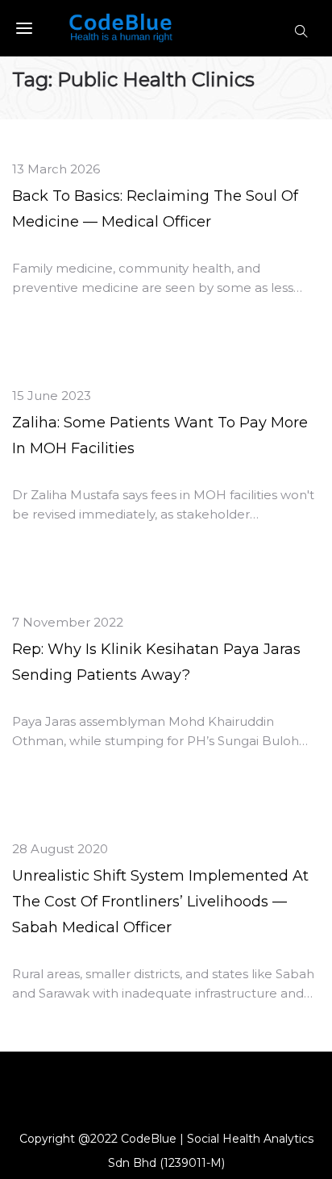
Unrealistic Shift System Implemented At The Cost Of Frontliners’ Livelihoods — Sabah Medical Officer (160, 901)
